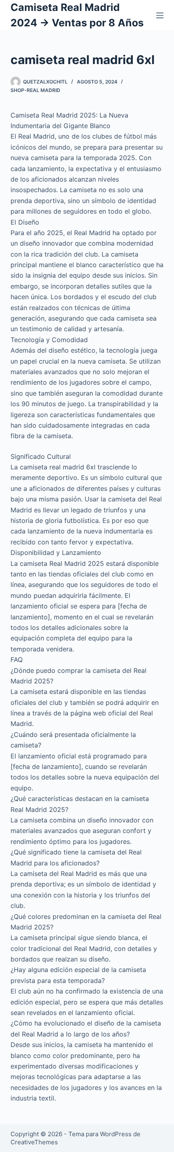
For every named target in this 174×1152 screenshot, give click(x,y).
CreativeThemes (34, 1142)
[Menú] (159, 15)
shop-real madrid (35, 90)
